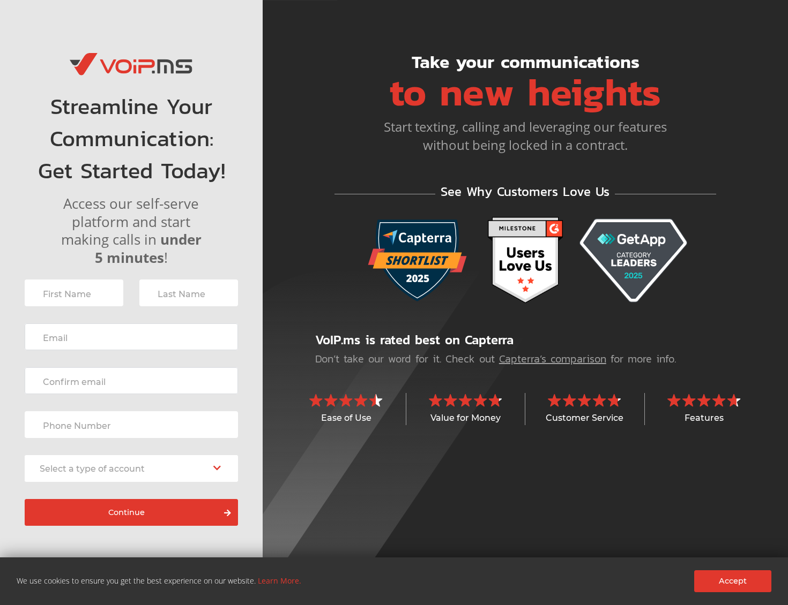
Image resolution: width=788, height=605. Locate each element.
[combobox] (131, 468)
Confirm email (74, 382)
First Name (67, 294)
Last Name (181, 294)
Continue (126, 512)
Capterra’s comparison (552, 359)
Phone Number (77, 426)
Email (55, 338)
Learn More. (279, 581)
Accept (733, 581)
